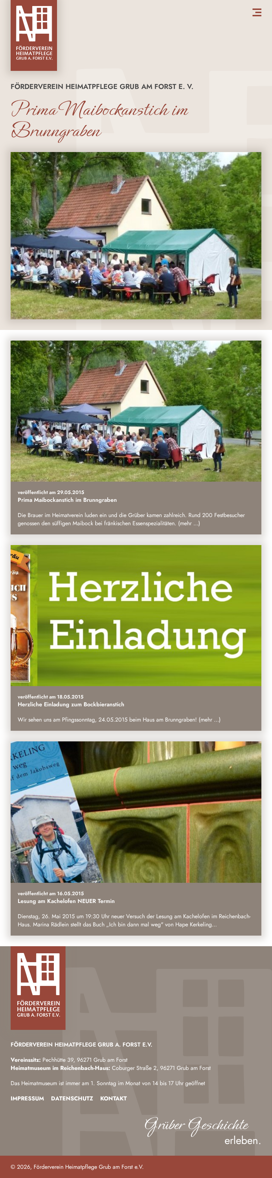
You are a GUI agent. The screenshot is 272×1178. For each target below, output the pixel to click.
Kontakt (113, 1098)
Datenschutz (72, 1098)
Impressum (27, 1098)
